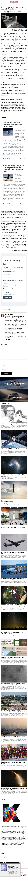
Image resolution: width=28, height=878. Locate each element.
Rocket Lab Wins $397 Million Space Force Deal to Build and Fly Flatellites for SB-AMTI (14, 789)
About (2, 853)
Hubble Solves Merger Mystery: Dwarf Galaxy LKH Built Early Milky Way (14, 475)
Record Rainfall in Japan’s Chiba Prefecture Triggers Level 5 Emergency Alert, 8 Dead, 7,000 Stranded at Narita (13, 868)
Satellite (9, 309)
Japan (3, 309)
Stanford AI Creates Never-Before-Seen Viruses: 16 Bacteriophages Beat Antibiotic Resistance (13, 684)
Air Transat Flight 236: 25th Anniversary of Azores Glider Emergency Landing (12, 553)
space (25, 227)
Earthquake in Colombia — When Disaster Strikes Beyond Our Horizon (12, 658)
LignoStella (3, 54)
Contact (3, 860)
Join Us (3, 855)
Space (2, 5)
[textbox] (13, 835)
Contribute (3, 857)
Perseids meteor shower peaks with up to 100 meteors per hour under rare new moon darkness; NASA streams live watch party (14, 632)
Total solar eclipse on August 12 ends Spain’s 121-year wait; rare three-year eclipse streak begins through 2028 (13, 606)
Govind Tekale (12, 11)
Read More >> (4, 847)
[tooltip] (12, 30)
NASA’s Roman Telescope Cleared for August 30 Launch (14, 424)
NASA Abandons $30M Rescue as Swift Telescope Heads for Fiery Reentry (14, 449)
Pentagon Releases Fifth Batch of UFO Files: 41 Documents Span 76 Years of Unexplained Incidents (13, 711)
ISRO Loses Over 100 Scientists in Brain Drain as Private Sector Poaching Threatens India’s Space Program (14, 526)
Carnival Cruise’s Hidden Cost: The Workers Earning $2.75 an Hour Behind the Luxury (13, 737)
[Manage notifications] (25, 875)
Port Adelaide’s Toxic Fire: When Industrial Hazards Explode (13, 763)
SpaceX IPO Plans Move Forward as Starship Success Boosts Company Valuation (13, 500)
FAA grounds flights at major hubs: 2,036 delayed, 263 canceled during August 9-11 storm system (13, 579)
